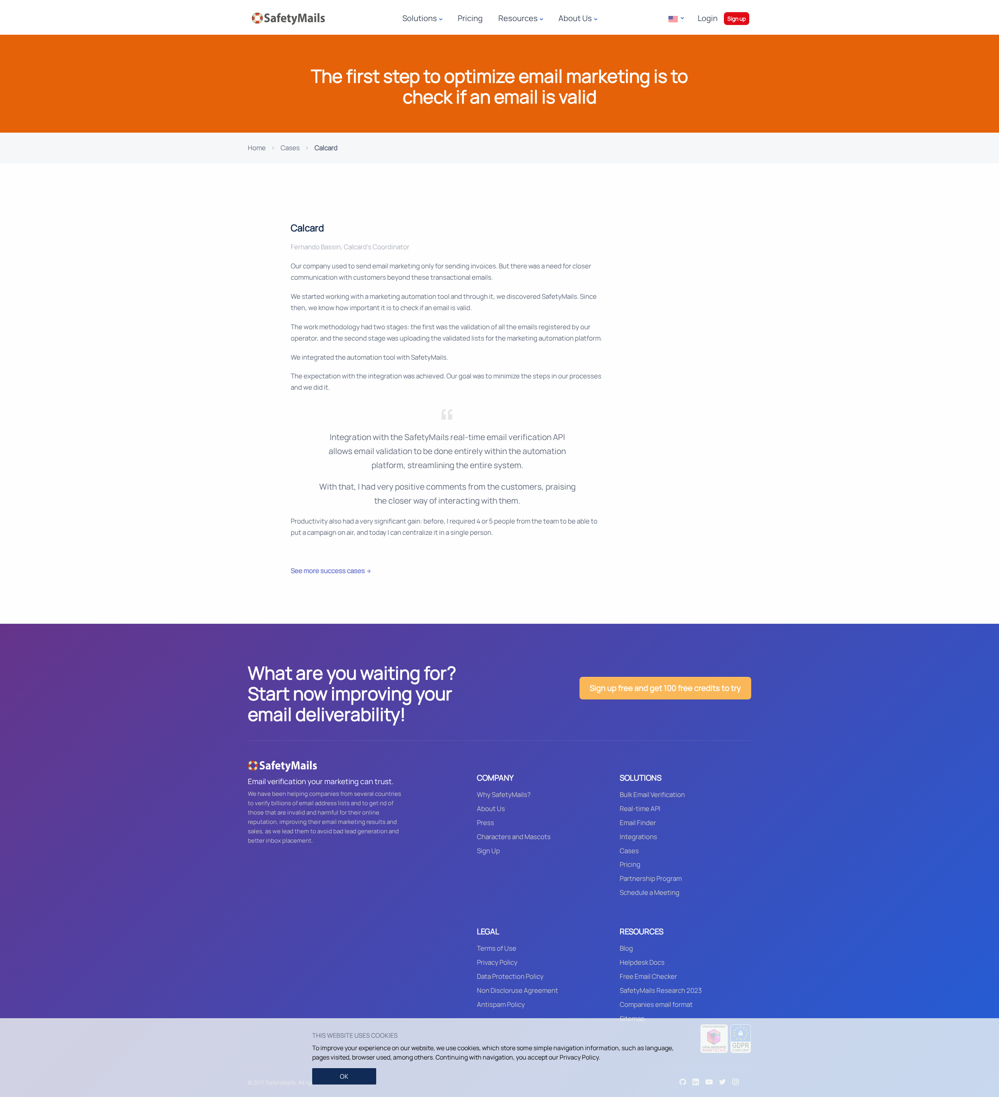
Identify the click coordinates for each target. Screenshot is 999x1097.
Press (485, 822)
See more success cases (328, 570)
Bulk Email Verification (652, 794)
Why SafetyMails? (504, 794)
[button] (676, 18)
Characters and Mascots (514, 836)
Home (257, 147)
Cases (290, 147)
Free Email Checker (648, 976)
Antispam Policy (501, 1004)
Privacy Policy (497, 962)
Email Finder (638, 822)
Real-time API (640, 808)
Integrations (638, 836)
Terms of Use (496, 948)
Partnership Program (651, 878)
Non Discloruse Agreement (517, 990)
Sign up (736, 18)
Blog (626, 948)
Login (708, 18)
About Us (491, 808)
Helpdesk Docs (642, 962)
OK (344, 1076)
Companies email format (656, 1004)
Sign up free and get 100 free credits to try (665, 688)
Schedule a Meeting (649, 892)
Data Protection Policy (510, 976)
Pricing (470, 18)
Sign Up (488, 850)
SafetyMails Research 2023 (661, 990)
